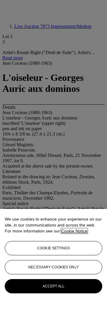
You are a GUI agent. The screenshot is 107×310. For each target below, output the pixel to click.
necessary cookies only (53, 267)
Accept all (53, 286)
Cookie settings (53, 248)
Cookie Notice (74, 231)
